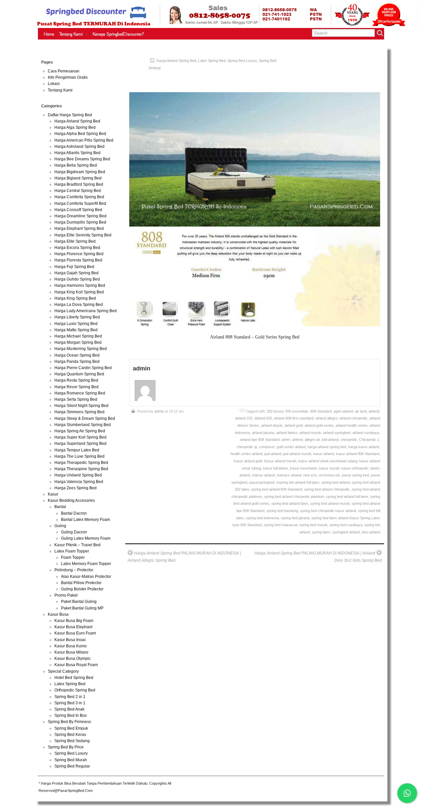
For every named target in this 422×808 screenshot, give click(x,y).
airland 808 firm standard (294, 418)
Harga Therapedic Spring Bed (81, 462)
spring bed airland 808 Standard (276, 489)
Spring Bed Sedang (72, 741)
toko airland (371, 532)
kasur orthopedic (355, 468)
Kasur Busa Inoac (70, 639)
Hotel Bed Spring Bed (73, 677)
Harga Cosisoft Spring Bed (78, 209)
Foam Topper (73, 557)
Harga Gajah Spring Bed (76, 273)
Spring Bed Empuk (71, 728)
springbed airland (346, 532)
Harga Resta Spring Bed (76, 380)
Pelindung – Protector (73, 570)
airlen (286, 440)
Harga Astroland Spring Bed (79, 146)
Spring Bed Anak (69, 709)
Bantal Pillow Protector (81, 582)
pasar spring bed (355, 475)
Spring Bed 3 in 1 (69, 703)
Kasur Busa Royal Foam (76, 664)
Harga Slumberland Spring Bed (82, 424)
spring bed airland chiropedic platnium (294, 496)
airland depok (272, 425)
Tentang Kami (71, 34)
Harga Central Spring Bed (77, 190)
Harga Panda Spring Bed (77, 361)
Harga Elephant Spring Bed (79, 228)
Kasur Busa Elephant (73, 627)
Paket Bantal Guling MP (82, 608)
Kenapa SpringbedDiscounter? (118, 34)
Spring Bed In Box (70, 715)
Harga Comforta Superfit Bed (80, 203)
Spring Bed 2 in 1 (69, 696)
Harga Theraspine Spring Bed (81, 469)
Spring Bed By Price (66, 747)
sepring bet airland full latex (297, 482)
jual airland (272, 454)
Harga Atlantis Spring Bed (77, 152)
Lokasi (54, 83)
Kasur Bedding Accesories (71, 500)
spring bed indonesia (262, 518)
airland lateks (286, 433)
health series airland (246, 454)
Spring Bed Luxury (242, 61)
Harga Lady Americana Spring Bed (85, 311)
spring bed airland (335, 482)
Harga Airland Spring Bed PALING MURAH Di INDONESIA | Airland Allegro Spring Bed (184, 557)
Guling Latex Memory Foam (85, 538)
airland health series (352, 425)
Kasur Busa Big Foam (73, 620)
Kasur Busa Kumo (70, 646)
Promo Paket (65, 595)
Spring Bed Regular (72, 766)
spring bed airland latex (289, 503)
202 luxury (275, 411)
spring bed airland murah (330, 503)
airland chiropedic (354, 418)
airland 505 (263, 418)
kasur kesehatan (303, 468)
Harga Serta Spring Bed (75, 399)
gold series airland (291, 447)
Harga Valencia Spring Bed (78, 481)
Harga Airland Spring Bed (176, 61)
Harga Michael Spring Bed (78, 336)
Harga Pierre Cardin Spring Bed (83, 367)
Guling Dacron (74, 532)
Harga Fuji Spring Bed (74, 266)
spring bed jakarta (295, 518)
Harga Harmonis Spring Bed (79, 285)
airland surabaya (365, 433)
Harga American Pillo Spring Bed (83, 140)
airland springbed (336, 433)
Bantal (60, 506)
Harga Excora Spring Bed (77, 247)
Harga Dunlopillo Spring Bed (80, 222)
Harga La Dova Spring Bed (78, 304)
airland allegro (327, 418)
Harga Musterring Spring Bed (80, 348)
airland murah (310, 433)
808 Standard (321, 411)
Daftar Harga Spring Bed (70, 115)
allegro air (312, 440)
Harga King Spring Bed (75, 298)
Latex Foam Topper (71, 551)
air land (361, 411)
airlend (297, 440)
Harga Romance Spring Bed (79, 393)
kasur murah (329, 468)
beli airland (330, 440)
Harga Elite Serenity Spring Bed (82, 235)
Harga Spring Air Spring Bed (79, 431)
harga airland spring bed (327, 447)
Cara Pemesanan (63, 71)
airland (374, 411)
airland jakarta (263, 433)
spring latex (321, 532)
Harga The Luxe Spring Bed (79, 456)
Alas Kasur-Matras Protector (86, 576)
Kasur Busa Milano (71, 652)
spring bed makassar (280, 525)
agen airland (343, 411)
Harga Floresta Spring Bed (78, 260)
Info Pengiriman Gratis (68, 77)
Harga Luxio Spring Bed (76, 323)
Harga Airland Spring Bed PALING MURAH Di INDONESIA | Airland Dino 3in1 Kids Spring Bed (318, 557)
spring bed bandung (282, 511)
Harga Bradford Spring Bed (78, 184)
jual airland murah (297, 454)
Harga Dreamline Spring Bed (80, 216)
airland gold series (319, 425)
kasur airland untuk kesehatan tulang (327, 461)
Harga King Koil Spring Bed (79, 292)
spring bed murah (313, 525)
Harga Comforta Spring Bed (79, 197)
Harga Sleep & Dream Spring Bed (84, 418)
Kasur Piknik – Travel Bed (77, 545)
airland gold (294, 425)
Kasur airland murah (280, 461)
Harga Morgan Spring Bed (78, 342)
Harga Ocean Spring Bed (77, 355)
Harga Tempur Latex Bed (76, 450)
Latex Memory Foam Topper (86, 563)
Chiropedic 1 (369, 440)
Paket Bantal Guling (79, 601)
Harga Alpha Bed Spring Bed (80, 133)
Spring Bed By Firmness (69, 721)
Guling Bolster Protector (82, 589)
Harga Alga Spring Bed (75, 127)
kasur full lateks (275, 468)
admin (159, 411)
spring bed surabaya (345, 525)
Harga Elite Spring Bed (75, 241)
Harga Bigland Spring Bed (78, 178)
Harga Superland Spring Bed (80, 443)
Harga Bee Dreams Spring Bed (82, 159)
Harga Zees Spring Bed (75, 488)
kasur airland (323, 454)
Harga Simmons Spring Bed (79, 412)
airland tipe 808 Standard (260, 440)
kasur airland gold (248, 461)
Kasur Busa (58, 614)
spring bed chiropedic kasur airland (328, 511)
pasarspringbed (261, 482)
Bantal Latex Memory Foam (85, 519)
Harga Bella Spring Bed (75, 165)
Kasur (53, 494)
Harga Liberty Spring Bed (77, 317)
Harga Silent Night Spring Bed (81, 405)
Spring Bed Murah (70, 760)
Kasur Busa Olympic (72, 658)
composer (267, 447)
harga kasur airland (363, 447)
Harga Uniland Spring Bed (78, 475)
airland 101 (244, 418)
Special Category (63, 671)
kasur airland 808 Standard (357, 454)
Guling (60, 526)
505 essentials (296, 411)
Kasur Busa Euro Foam (75, 633)
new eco (310, 475)
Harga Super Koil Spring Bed (80, 437)
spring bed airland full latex (347, 496)
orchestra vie (329, 475)
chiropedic (349, 440)
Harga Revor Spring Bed (76, 387)
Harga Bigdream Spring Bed (79, 172)
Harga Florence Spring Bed (79, 254)
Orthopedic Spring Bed (74, 690)
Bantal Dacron (74, 513)
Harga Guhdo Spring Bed (77, 279)
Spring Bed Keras (70, 734)
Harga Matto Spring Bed (76, 330)
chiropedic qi (247, 447)
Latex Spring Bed (212, 61)
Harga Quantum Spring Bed (79, 374)
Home (49, 34)
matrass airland (289, 475)
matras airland (263, 475)
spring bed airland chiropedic (327, 489)
